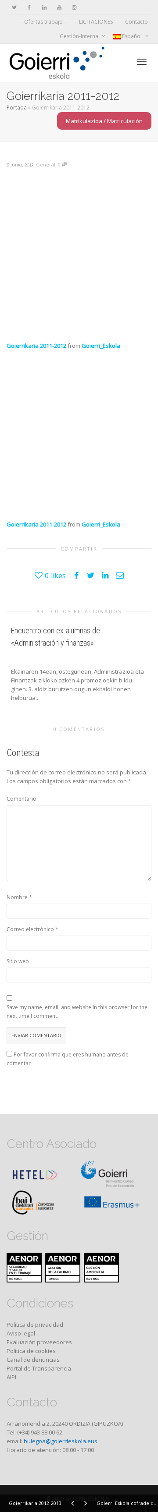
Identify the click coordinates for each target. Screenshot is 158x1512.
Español (132, 36)
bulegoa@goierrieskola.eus (60, 1441)
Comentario (21, 798)
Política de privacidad (35, 1324)
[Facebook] (29, 7)
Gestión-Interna (80, 36)
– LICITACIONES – (96, 21)
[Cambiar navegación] (141, 61)
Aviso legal (21, 1333)
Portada (17, 107)
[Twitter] (14, 7)
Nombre (17, 897)
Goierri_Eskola (101, 346)
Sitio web (18, 961)
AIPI (11, 1377)
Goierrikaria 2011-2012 (36, 346)
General (45, 164)
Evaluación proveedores (39, 1342)
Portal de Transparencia (39, 1368)
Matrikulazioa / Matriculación (104, 121)
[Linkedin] (44, 7)
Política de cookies (31, 1351)
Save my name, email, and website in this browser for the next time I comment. (77, 1011)
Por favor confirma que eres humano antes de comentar (68, 1059)
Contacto (136, 21)
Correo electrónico (30, 929)
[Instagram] (74, 7)
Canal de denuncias (33, 1360)
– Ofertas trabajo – (43, 21)
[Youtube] (59, 7)
